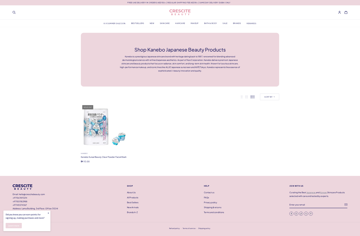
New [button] (152, 23)
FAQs (206, 197)
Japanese (311, 192)
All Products (132, 197)
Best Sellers (132, 202)
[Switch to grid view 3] (246, 97)
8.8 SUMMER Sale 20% (115, 23)
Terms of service (189, 228)
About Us (131, 192)
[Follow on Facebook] (291, 214)
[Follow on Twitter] (306, 214)
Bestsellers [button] (137, 23)
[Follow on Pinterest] (311, 214)
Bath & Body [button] (210, 23)
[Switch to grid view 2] (241, 97)
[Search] (14, 12)
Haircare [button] (180, 23)
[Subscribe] (346, 205)
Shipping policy (204, 228)
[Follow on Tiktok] (301, 214)
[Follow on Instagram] (296, 214)
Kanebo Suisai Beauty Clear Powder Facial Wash (104, 157)
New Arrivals (133, 207)
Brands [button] (237, 23)
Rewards (251, 23)
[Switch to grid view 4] (252, 97)
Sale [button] (225, 23)
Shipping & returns (212, 207)
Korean (323, 192)
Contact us (209, 192)
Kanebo (84, 153)
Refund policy (174, 228)
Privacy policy (210, 202)
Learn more (13, 225)
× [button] (48, 213)
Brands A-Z (132, 212)
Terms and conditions (214, 212)
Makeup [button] (195, 23)
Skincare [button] (165, 23)
